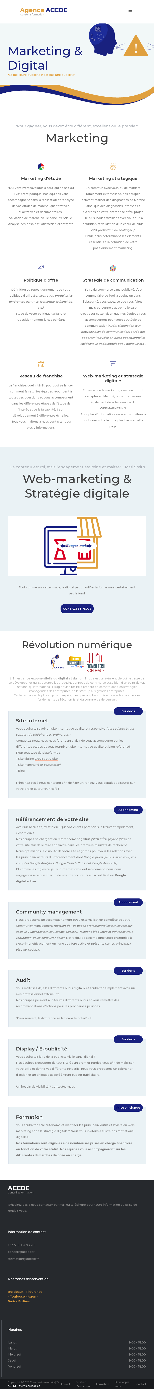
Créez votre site (46, 758)
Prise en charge (128, 1107)
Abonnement (128, 810)
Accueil (65, 1384)
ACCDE (12, 1385)
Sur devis (128, 711)
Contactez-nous (77, 608)
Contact (141, 1384)
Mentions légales (29, 1385)
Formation (102, 1384)
